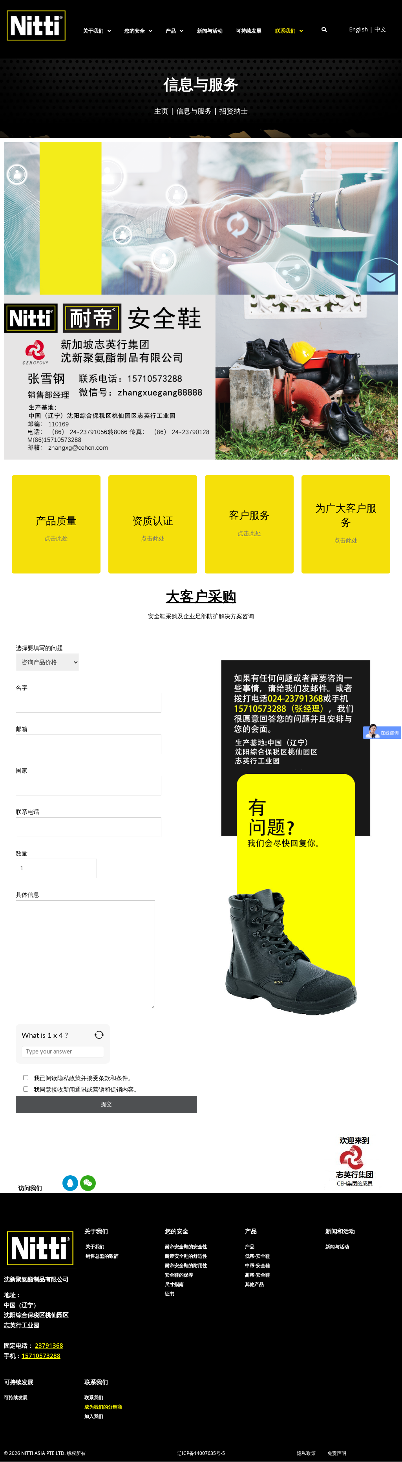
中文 (380, 29)
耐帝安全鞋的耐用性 (186, 1265)
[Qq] (70, 1183)
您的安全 (134, 30)
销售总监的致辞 (102, 1256)
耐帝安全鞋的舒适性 (186, 1256)
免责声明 (336, 1453)
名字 (21, 688)
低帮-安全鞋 (257, 1256)
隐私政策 (306, 1453)
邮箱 (21, 729)
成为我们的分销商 (103, 1406)
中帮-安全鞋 (257, 1265)
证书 (169, 1293)
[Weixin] (88, 1183)
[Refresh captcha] (99, 1035)
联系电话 (27, 812)
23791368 (49, 1345)
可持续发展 (248, 30)
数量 (21, 854)
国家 (21, 771)
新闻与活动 (210, 30)
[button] (96, 30)
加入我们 (93, 1416)
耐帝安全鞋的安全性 (186, 1246)
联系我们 (285, 30)
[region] (201, 98)
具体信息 (27, 895)
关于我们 (93, 30)
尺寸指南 (174, 1284)
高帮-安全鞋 (257, 1274)
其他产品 (254, 1284)
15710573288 (41, 1355)
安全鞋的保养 (179, 1274)
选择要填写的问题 (39, 648)
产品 (171, 30)
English (358, 29)
